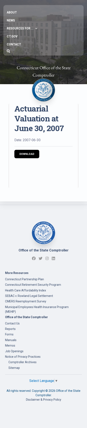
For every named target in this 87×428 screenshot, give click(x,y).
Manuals (10, 340)
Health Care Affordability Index (25, 290)
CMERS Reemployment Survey (25, 301)
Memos (10, 345)
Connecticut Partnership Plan (24, 279)
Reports (10, 329)
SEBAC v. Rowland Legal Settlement (29, 296)
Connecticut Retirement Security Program (33, 284)
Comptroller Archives (22, 362)
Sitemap (14, 368)
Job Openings (14, 351)
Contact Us (12, 323)
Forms (9, 334)
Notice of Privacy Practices (23, 356)
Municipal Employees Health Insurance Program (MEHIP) (37, 309)
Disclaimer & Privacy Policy (43, 399)
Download (26, 154)
